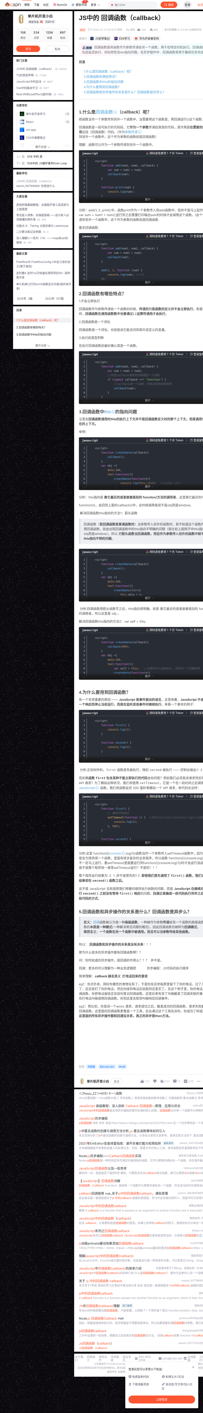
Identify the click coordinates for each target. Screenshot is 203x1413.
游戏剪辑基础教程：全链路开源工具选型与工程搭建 (42, 207)
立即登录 (161, 1399)
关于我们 (79, 1358)
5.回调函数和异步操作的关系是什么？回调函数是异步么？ (125, 92)
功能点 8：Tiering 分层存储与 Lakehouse (42, 225)
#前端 (91, 1066)
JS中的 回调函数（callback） (41, 68)
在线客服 (192, 1358)
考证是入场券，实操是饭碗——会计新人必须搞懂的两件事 (42, 217)
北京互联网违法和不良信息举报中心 (97, 1367)
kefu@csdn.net (172, 1358)
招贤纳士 (91, 1358)
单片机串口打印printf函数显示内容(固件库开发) (43, 286)
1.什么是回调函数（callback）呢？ (108, 71)
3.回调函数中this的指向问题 (104, 82)
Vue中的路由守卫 (32, 87)
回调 (96, 922)
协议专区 (127, 1358)
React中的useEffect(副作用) (39, 94)
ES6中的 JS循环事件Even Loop (47, 163)
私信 (57, 49)
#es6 (122, 1066)
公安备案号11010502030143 (110, 1363)
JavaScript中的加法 (34, 81)
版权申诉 (112, 1371)
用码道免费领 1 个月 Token (166, 153)
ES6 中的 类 (34, 156)
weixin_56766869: (28, 185)
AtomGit (62, 4)
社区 (46, 4)
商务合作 (103, 1358)
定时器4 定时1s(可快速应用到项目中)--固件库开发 (43, 275)
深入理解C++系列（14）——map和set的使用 (42, 240)
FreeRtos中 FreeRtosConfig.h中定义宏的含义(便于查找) (43, 264)
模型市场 (81, 4)
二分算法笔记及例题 (32, 231)
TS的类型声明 (31, 75)
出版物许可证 (125, 1371)
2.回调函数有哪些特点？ (101, 77)
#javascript (107, 1066)
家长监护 (121, 1367)
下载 (36, 4)
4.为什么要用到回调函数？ (102, 87)
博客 (27, 4)
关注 (116, 1081)
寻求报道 (115, 1358)
